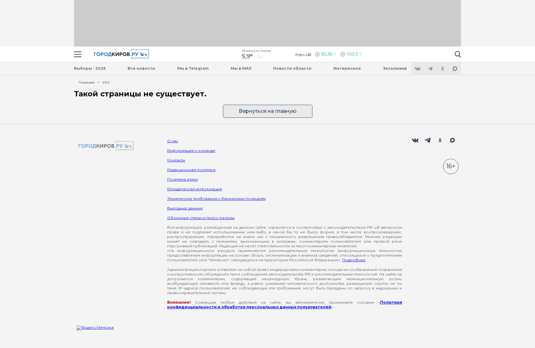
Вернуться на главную (268, 111)
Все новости (141, 68)
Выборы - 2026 (90, 68)
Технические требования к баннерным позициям (216, 198)
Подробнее (354, 260)
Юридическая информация (194, 189)
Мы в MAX (241, 68)
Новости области (292, 68)
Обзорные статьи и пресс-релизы (201, 217)
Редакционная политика (191, 169)
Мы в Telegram (193, 68)
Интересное (347, 68)
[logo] (105, 146)
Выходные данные (185, 208)
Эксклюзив (395, 68)
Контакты (176, 160)
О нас (172, 141)
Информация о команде (191, 150)
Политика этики (182, 179)
